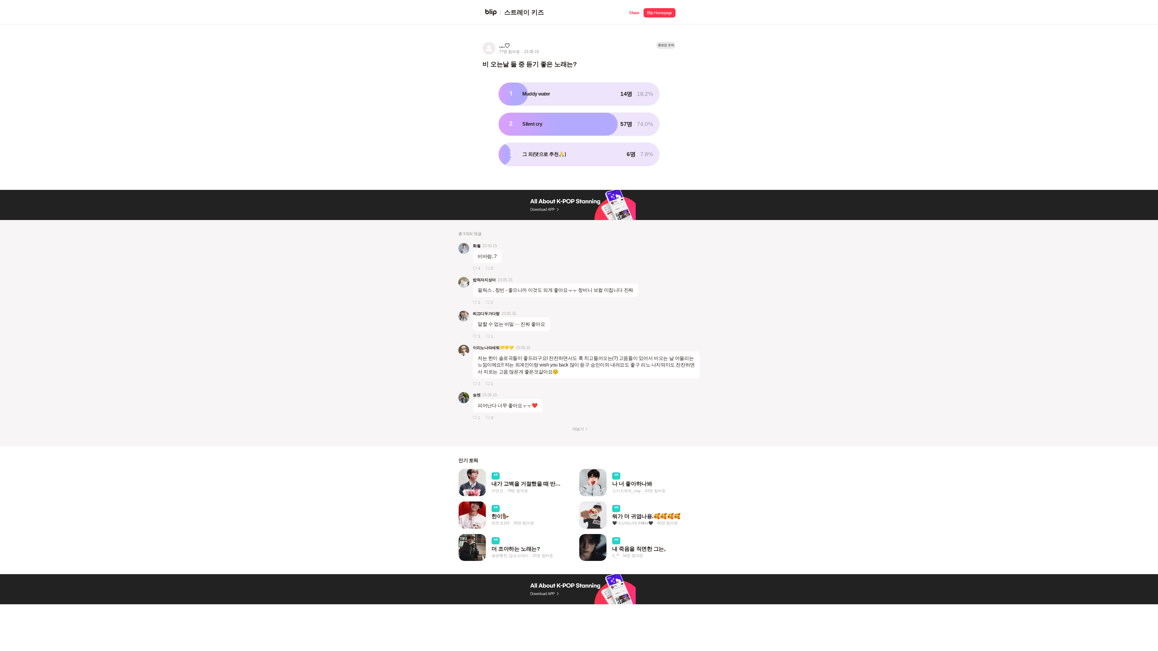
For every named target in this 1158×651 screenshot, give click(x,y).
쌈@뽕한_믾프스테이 (510, 555)
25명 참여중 (542, 555)
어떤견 (497, 491)
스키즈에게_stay (626, 491)
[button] (634, 12)
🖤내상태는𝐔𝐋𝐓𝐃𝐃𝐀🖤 (632, 523)
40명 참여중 (667, 523)
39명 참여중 (523, 523)
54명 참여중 (633, 555)
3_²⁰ (615, 555)
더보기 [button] (578, 429)
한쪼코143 (500, 523)
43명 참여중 (655, 491)
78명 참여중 (517, 491)
